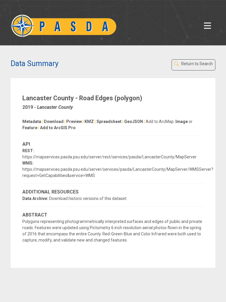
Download (54, 121)
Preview (74, 121)
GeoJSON (133, 121)
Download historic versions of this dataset (88, 198)
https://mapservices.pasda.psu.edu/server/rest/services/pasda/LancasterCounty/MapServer (109, 157)
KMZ (89, 121)
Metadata (31, 121)
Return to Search (196, 63)
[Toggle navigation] (207, 25)
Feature (29, 127)
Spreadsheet (109, 121)
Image (181, 121)
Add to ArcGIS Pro (58, 127)
